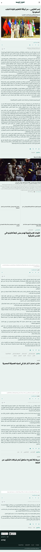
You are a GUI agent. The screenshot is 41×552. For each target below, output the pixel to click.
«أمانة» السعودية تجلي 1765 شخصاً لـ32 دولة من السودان (28, 183)
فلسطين (20, 355)
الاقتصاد (38, 360)
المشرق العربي (30, 229)
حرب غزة (29, 355)
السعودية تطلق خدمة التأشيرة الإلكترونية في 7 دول (31, 206)
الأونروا (24, 355)
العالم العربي (37, 229)
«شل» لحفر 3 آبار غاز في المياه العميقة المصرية (21, 363)
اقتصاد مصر (32, 452)
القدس (34, 355)
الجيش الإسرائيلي (32, 353)
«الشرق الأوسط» (34, 269)
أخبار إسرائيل (24, 353)
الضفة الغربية (8, 353)
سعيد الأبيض (35, 42)
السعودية (33, 152)
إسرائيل (15, 355)
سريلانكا (30, 527)
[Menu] (39, 2)
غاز (21, 452)
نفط (34, 527)
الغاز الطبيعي (26, 452)
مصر (18, 452)
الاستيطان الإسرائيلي (16, 353)
